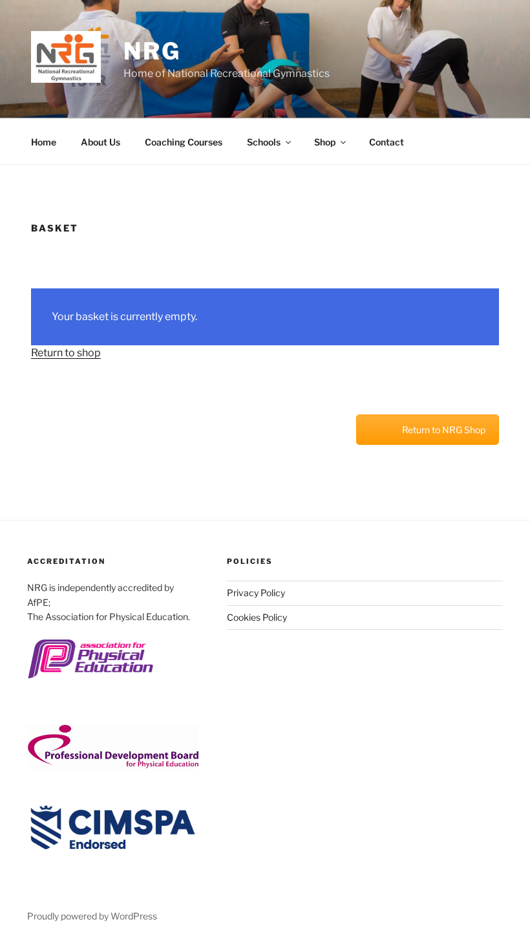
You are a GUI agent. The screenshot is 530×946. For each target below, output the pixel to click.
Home (43, 141)
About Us (100, 141)
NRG (152, 51)
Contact (386, 141)
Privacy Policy (256, 592)
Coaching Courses (183, 141)
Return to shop (66, 353)
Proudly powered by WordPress (92, 915)
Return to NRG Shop (443, 429)
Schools (264, 141)
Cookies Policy (257, 617)
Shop (324, 141)
